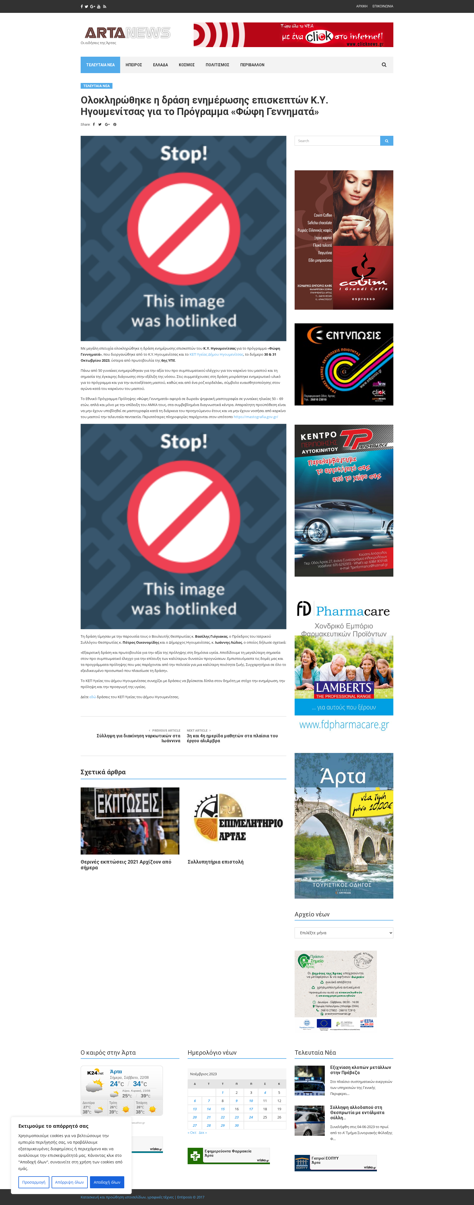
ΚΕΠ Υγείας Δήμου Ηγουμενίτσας (216, 354)
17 (251, 1108)
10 (251, 1100)
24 (251, 1117)
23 (237, 1117)
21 (209, 1117)
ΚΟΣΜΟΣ (187, 65)
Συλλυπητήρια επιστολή (216, 862)
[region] (71, 1155)
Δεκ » (203, 1132)
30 (237, 1125)
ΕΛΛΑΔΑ (160, 65)
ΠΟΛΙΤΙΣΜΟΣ (217, 65)
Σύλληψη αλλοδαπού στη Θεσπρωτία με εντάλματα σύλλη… (357, 1112)
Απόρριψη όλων (69, 1182)
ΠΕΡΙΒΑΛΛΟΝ (252, 65)
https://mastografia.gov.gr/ (256, 416)
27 (195, 1125)
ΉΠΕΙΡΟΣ (134, 65)
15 (223, 1108)
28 (209, 1125)
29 (223, 1125)
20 (195, 1117)
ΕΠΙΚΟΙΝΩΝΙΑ (383, 6)
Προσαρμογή (34, 1182)
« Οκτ (192, 1132)
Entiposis (184, 1197)
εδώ (92, 696)
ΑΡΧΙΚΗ (362, 6)
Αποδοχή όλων (107, 1182)
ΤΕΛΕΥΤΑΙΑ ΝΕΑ (100, 65)
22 (223, 1117)
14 (209, 1108)
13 (195, 1108)
